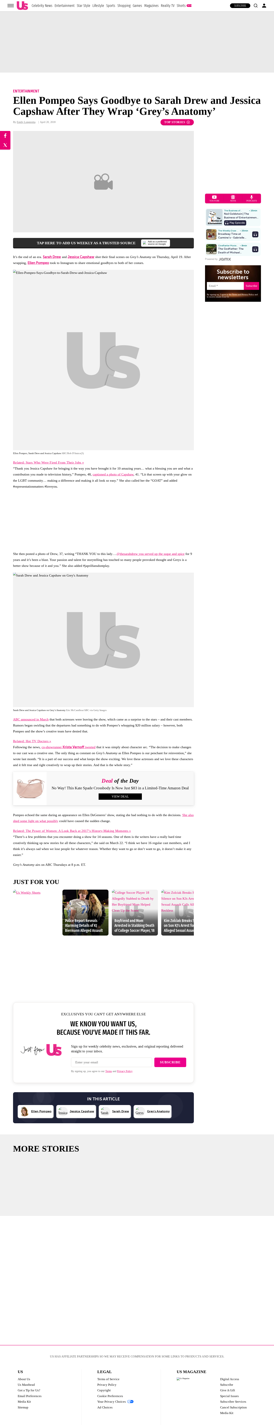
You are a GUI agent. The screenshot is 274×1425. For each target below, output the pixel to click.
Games (137, 5)
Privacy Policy (125, 1071)
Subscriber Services (233, 1401)
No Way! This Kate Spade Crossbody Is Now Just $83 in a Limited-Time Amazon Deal (120, 788)
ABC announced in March (31, 719)
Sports (110, 5)
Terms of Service (108, 1379)
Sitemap (23, 1407)
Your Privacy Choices (111, 1401)
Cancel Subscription (233, 1407)
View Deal (120, 796)
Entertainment (65, 5)
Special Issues (229, 1396)
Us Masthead (26, 1384)
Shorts (181, 5)
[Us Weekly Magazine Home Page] (22, 5)
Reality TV (167, 5)
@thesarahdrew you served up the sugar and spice (151, 554)
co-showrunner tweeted (68, 747)
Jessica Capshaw (81, 257)
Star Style (83, 5)
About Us (24, 1379)
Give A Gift (227, 1390)
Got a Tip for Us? (29, 1390)
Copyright (104, 1390)
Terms (108, 1071)
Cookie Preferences (110, 1396)
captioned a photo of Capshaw (113, 474)
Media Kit (24, 1401)
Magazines (151, 5)
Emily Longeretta (26, 122)
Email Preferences (30, 1396)
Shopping (123, 5)
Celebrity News (42, 5)
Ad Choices (105, 1407)
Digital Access (229, 1379)
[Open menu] (10, 5)
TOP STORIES (174, 122)
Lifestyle (98, 5)
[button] (255, 5)
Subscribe (240, 5)
